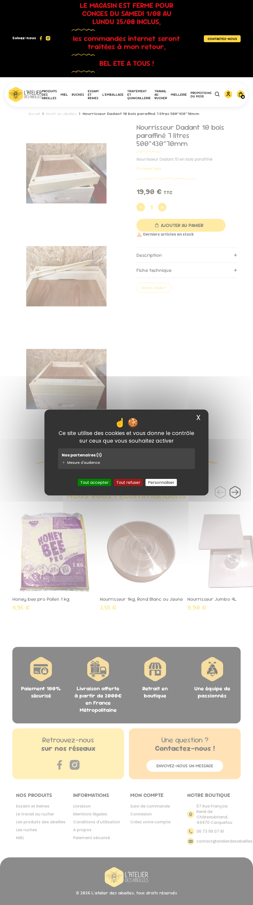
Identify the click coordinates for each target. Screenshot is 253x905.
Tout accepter (94, 482)
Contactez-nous (222, 39)
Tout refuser (128, 482)
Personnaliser (161, 482)
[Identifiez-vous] (228, 98)
